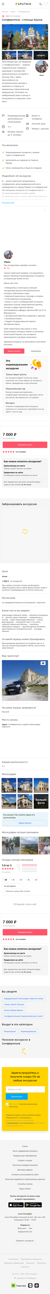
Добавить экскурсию (25, 1241)
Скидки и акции (25, 1160)
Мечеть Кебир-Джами (13, 1010)
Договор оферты (25, 1170)
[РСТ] (36, 1285)
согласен (15, 1104)
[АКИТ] (30, 1285)
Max (30, 1228)
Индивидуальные (28, 1031)
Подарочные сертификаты (25, 1156)
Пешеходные (10, 1031)
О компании (13, 1259)
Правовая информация (14, 1263)
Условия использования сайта (25, 1174)
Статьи (25, 1146)
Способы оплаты (25, 1184)
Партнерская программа (31, 1259)
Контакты (25, 1267)
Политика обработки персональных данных (25, 1179)
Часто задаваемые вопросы (25, 1151)
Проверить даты (25, 445)
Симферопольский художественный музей (23, 1016)
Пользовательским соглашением (20, 1120)
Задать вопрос (14, 351)
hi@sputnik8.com (25, 1232)
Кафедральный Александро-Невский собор (23, 998)
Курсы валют (25, 1189)
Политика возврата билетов (25, 1165)
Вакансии (30, 1263)
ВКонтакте (22, 1228)
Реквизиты (41, 1263)
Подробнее (36, 351)
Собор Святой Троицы (14, 1004)
